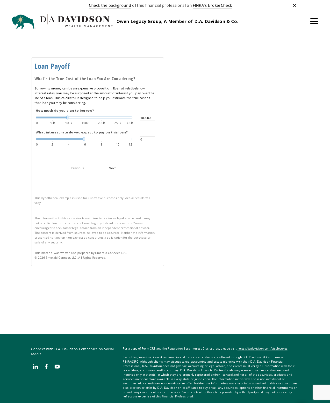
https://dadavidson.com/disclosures (262, 348)
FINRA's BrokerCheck (212, 5)
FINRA (127, 361)
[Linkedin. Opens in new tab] (35, 366)
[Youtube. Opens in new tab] (57, 366)
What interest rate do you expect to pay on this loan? (82, 132)
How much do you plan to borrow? (65, 110)
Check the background (110, 5)
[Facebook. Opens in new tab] (46, 366)
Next (112, 168)
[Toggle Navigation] (314, 21)
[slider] (84, 117)
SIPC (135, 361)
